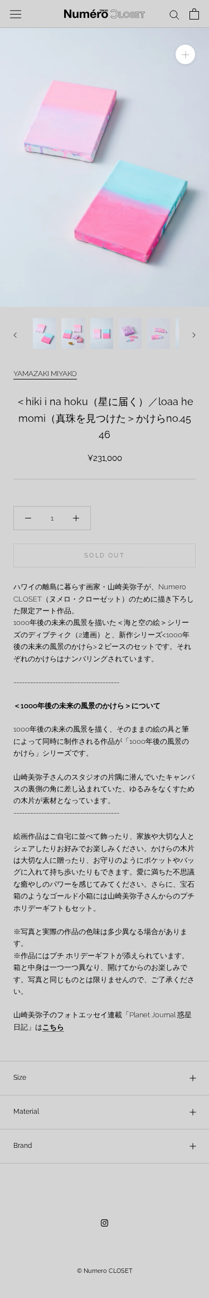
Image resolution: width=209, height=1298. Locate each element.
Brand (22, 1146)
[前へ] (15, 335)
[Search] (174, 14)
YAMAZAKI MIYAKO (45, 373)
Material (26, 1112)
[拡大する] (185, 54)
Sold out (104, 555)
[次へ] (194, 335)
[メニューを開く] (15, 13)
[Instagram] (104, 1222)
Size (19, 1077)
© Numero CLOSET (105, 1271)
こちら (53, 1027)
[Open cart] (194, 14)
